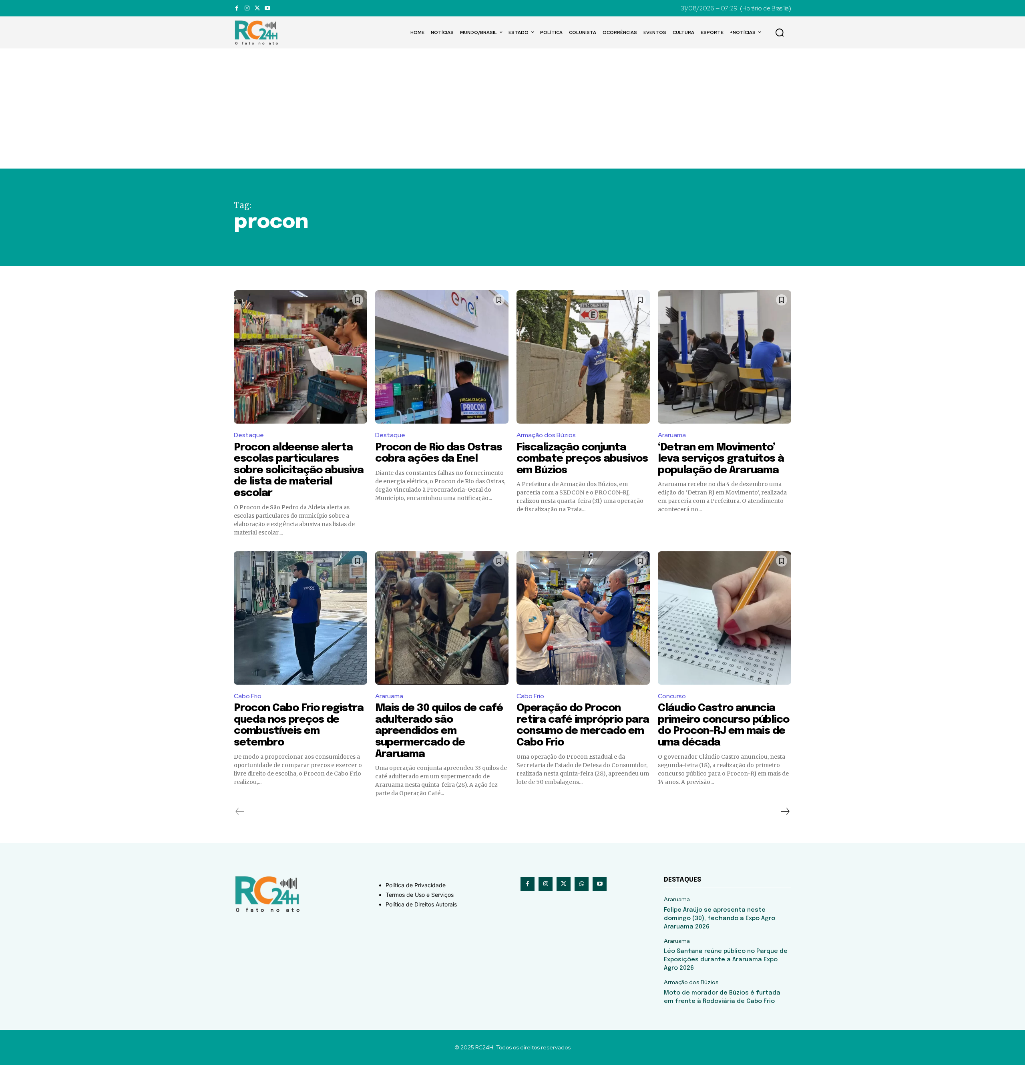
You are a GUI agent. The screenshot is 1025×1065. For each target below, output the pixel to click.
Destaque (249, 435)
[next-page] (784, 812)
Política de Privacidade (416, 885)
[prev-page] (240, 812)
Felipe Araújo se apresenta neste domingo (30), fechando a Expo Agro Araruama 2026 (719, 918)
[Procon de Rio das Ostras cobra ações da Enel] (441, 357)
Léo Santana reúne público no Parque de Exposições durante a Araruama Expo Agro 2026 (726, 959)
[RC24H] (258, 32)
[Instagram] (247, 8)
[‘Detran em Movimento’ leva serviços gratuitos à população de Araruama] (724, 357)
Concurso (672, 696)
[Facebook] (237, 8)
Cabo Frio (247, 696)
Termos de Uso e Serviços (420, 894)
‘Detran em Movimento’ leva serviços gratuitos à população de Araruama (721, 459)
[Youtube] (267, 8)
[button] (779, 32)
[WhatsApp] (582, 884)
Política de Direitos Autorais (421, 904)
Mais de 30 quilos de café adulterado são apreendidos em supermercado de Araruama (439, 731)
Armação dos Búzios (546, 435)
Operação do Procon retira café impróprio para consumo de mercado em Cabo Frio (583, 725)
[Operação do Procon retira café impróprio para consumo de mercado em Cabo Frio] (583, 618)
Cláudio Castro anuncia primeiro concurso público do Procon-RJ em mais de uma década (723, 725)
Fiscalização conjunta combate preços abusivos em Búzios (582, 459)
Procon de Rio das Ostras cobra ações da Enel (438, 453)
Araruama (672, 435)
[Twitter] (257, 8)
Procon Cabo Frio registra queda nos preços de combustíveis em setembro (299, 725)
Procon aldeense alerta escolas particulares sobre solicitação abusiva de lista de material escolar (299, 470)
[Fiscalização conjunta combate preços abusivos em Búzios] (583, 357)
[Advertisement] (512, 108)
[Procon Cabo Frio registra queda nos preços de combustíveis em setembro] (300, 618)
